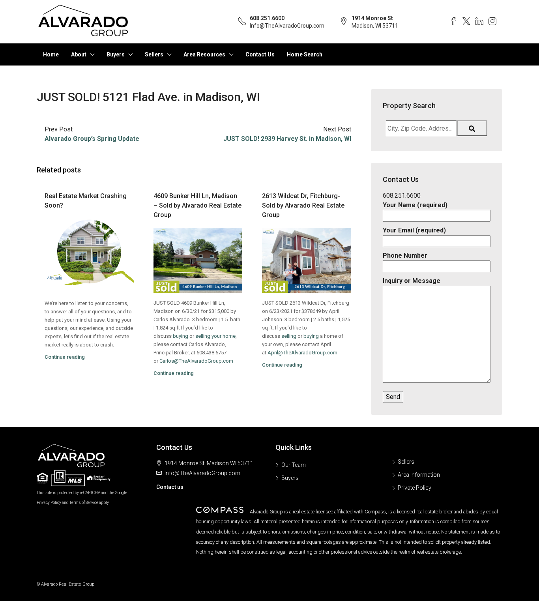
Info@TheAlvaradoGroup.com (287, 25)
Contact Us (260, 54)
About (78, 54)
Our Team (293, 465)
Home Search (304, 54)
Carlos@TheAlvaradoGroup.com (196, 361)
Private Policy (414, 488)
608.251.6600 (267, 18)
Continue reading (65, 357)
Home (51, 54)
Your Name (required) (415, 205)
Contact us (169, 487)
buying (180, 336)
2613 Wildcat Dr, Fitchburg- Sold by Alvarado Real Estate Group (303, 205)
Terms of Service (83, 502)
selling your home (215, 336)
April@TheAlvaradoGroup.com (302, 353)
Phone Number (405, 255)
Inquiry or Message (411, 281)
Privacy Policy (49, 502)
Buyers (116, 54)
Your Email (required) (414, 230)
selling (288, 336)
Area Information (419, 475)
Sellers (154, 54)
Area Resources (204, 54)
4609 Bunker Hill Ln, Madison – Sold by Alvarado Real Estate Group (197, 205)
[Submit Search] (472, 128)
